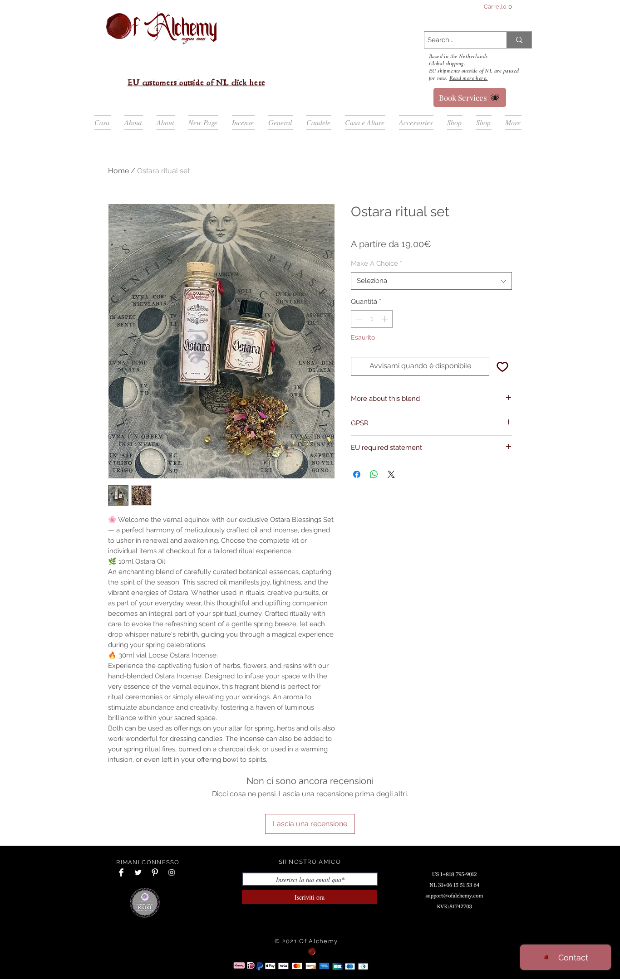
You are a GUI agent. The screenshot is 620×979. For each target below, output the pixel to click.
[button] (502, 6)
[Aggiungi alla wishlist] (502, 366)
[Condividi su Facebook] (356, 474)
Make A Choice (376, 263)
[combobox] (431, 281)
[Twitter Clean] (138, 872)
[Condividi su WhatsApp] (374, 474)
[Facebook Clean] (121, 872)
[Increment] (385, 319)
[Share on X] (391, 474)
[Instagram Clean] (171, 872)
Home (118, 170)
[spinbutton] (371, 319)
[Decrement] (358, 319)
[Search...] (519, 40)
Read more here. (468, 78)
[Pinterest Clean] (155, 872)
